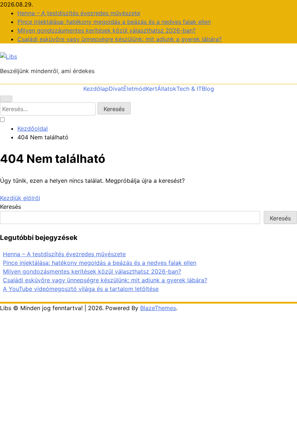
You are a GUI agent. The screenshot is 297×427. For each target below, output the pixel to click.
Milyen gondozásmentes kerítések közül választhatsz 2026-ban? (106, 30)
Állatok (166, 88)
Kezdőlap (96, 88)
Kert (151, 88)
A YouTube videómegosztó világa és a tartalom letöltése (81, 288)
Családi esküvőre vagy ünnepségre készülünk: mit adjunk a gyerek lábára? (119, 39)
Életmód (134, 88)
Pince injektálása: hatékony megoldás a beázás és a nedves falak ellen (114, 21)
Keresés (10, 206)
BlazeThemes (158, 308)
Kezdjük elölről (20, 198)
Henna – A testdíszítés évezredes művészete (78, 13)
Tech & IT (189, 88)
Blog (208, 88)
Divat (116, 88)
